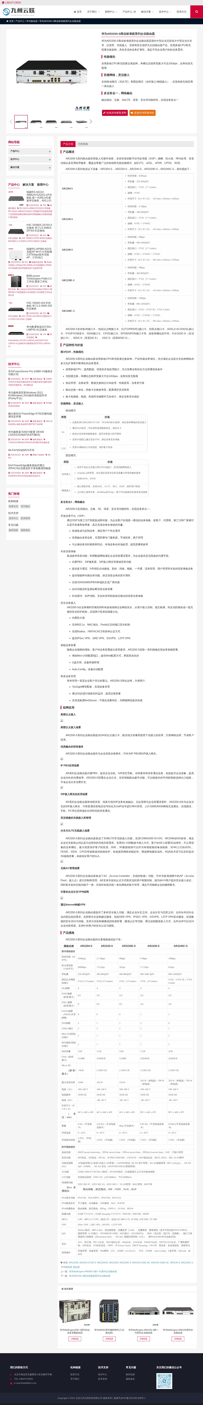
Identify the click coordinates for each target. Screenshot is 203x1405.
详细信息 (75, 1339)
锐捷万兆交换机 (42, 211)
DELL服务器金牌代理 (21, 424)
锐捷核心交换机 (41, 214)
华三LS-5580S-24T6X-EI (24, 241)
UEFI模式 (36, 442)
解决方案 (28, 184)
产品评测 (39, 424)
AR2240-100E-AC (141, 1262)
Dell (10, 476)
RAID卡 (22, 442)
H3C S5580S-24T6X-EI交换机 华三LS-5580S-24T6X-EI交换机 (39, 228)
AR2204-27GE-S (87, 1262)
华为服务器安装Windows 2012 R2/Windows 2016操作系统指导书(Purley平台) (27, 395)
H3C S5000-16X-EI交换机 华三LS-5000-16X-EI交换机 (39, 306)
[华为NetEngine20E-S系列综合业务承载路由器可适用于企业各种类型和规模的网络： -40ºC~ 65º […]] (75, 1311)
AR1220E (73, 1262)
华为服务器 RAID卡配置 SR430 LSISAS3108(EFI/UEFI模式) (26, 433)
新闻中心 (43, 184)
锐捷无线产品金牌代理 (32, 268)
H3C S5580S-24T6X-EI (32, 238)
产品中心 (20, 21)
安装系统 (16, 406)
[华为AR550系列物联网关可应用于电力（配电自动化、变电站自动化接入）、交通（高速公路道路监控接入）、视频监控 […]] (109, 1311)
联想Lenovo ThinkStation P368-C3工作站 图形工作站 (39, 278)
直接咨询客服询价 (144, 112)
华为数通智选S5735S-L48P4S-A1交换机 (39, 328)
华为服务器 (45, 382)
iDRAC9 (15, 476)
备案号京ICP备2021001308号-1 (129, 1398)
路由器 (76, 1267)
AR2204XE (102, 1262)
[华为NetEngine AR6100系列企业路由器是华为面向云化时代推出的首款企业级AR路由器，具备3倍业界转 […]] (178, 1311)
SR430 (29, 442)
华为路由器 (31, 21)
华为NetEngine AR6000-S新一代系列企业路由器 (93, 1271)
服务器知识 (37, 379)
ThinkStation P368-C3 (41, 289)
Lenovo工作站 (26, 289)
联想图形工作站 (24, 292)
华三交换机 (27, 319)
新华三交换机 (41, 241)
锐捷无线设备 (37, 262)
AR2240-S (175, 1262)
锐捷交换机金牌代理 (26, 214)
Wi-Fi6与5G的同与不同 (21, 450)
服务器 (32, 476)
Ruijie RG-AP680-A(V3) (28, 265)
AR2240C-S (187, 1262)
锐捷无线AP (18, 268)
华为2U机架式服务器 (19, 382)
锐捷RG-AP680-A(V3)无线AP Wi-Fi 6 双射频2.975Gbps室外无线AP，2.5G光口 (39, 253)
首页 (11, 21)
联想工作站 (36, 292)
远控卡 (37, 476)
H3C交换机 (13, 238)
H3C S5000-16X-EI (30, 316)
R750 (32, 424)
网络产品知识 (38, 455)
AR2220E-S (125, 1262)
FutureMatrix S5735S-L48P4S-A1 (22, 340)
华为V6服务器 (34, 382)
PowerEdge (24, 476)
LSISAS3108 (13, 442)
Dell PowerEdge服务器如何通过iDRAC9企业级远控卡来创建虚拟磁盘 (29, 467)
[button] (91, 120)
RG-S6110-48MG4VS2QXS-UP (33, 208)
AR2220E (113, 1262)
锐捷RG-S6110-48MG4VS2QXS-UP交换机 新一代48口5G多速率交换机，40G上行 (39, 196)
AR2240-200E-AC (160, 1262)
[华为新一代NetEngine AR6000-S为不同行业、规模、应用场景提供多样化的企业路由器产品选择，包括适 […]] (143, 1311)
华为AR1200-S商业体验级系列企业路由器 (89, 1276)
